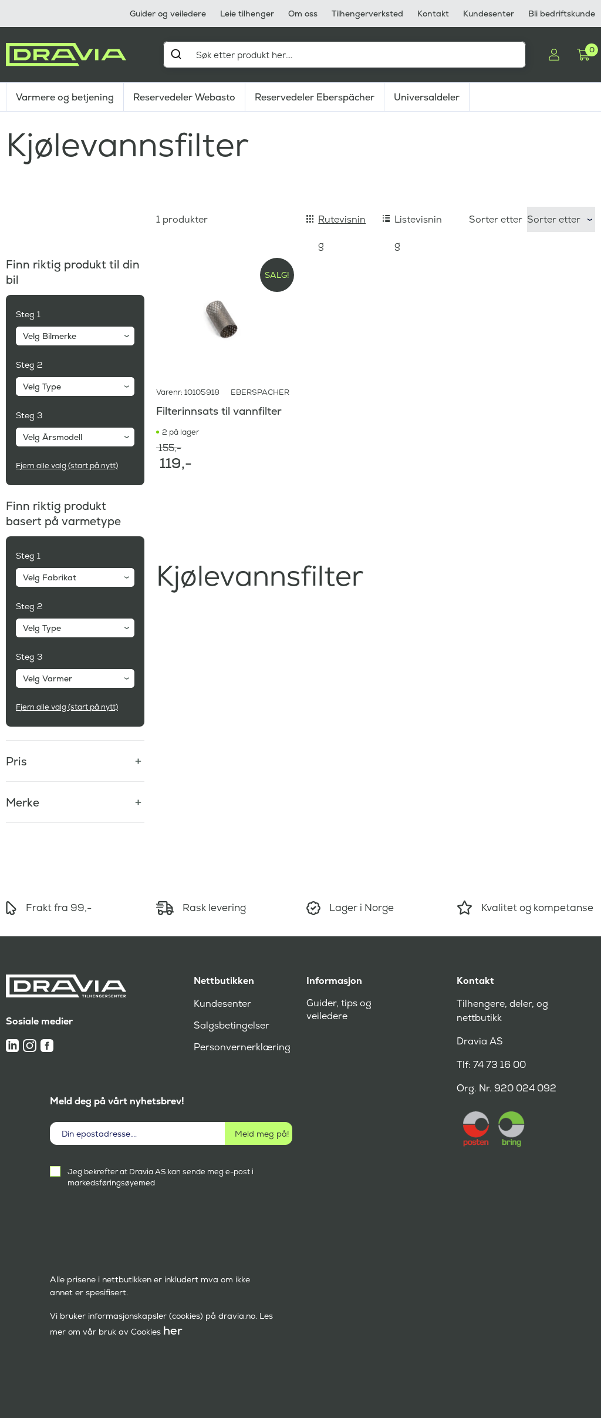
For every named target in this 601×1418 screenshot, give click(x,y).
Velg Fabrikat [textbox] (49, 577)
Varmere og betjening (65, 97)
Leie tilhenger (247, 13)
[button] (75, 754)
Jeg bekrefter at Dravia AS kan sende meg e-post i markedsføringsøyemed (160, 1177)
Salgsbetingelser (231, 1025)
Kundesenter (488, 13)
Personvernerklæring (242, 1047)
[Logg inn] (554, 55)
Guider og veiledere (168, 13)
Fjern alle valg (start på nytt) (67, 466)
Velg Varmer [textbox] (47, 678)
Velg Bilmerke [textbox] (49, 336)
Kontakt (433, 13)
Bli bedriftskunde (561, 13)
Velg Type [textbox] (42, 386)
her (173, 1330)
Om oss (303, 13)
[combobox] (344, 54)
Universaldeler (427, 97)
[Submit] (175, 54)
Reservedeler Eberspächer (314, 97)
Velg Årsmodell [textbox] (52, 437)
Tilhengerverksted (367, 13)
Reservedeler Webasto (184, 97)
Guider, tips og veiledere (339, 1009)
